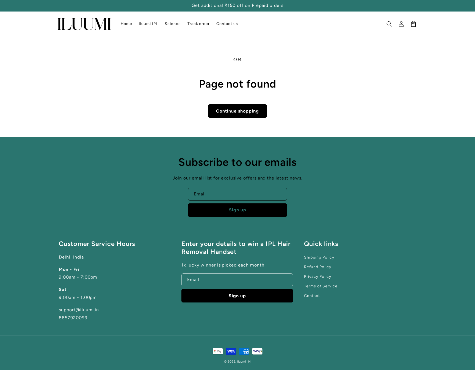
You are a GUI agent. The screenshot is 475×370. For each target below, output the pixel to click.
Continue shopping (237, 111)
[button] (389, 24)
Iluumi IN (244, 361)
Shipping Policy (319, 257)
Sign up (237, 209)
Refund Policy (317, 267)
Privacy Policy (317, 276)
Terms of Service (320, 286)
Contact (312, 295)
